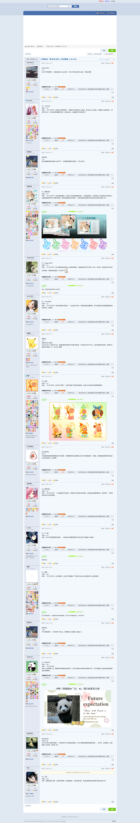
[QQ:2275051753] (37, 584)
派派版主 (31, 433)
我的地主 (29, 152)
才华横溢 (31, 793)
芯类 (28, 768)
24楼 (112, 258)
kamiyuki (29, 100)
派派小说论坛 (30, 46)
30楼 (112, 528)
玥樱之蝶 (29, 186)
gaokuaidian (30, 62)
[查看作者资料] (33, 80)
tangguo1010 (30, 257)
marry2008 (30, 296)
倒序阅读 (90, 54)
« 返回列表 (27, 54)
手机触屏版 (112, 13)
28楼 (112, 447)
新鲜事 (56, 97)
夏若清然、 (30, 483)
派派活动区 (40, 46)
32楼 (112, 623)
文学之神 (31, 472)
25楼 (112, 297)
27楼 (112, 376)
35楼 (112, 768)
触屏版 (114, 821)
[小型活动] (44, 59)
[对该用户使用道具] (35, 80)
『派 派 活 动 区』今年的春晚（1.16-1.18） (57, 46)
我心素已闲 (30, 733)
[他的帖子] (31, 80)
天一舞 (28, 528)
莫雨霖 (28, 333)
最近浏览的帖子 (98, 54)
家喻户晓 (31, 177)
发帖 (112, 50)
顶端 (112, 97)
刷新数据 (101, 59)
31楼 (112, 567)
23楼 (112, 187)
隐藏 (112, 92)
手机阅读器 (101, 13)
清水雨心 (47, 89)
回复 (104, 50)
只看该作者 (107, 63)
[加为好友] (29, 80)
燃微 (28, 566)
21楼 (112, 101)
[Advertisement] (70, 30)
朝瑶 (28, 375)
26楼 (112, 334)
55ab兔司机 (30, 446)
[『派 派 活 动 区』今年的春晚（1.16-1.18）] (73, 226)
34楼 (112, 734)
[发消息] (27, 80)
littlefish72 (30, 657)
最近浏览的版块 (109, 54)
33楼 (112, 657)
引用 (50, 97)
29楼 (112, 484)
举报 (102, 63)
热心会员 (31, 91)
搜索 (75, 6)
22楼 (112, 152)
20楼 (112, 63)
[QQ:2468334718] (37, 751)
